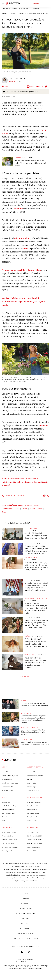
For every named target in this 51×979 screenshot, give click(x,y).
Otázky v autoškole (33, 847)
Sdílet (41, 86)
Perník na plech (32, 821)
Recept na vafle (32, 817)
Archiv (25, 918)
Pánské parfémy (31, 881)
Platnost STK (31, 851)
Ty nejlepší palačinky (34, 802)
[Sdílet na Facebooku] (44, 496)
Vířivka (43, 872)
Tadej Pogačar (31, 783)
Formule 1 (5, 817)
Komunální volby (7, 790)
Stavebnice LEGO (39, 875)
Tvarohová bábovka (33, 813)
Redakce (25, 903)
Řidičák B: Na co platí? (34, 843)
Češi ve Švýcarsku (8, 843)
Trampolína (35, 869)
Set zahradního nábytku (22, 872)
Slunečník (43, 869)
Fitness (32, 509)
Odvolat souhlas (25, 934)
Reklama (25, 924)
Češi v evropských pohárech (30, 866)
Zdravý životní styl (25, 505)
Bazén (16, 869)
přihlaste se (33, 92)
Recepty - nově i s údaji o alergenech (21, 8)
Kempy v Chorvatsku (9, 832)
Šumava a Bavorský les (9, 840)
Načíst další (25, 676)
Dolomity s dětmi (8, 851)
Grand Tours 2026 (33, 790)
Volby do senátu (7, 787)
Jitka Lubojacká (17, 78)
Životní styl (31, 528)
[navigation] (3, 3)
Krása (28, 636)
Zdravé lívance (32, 809)
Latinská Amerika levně (10, 847)
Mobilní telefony (26, 875)
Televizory (40, 878)
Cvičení (24, 509)
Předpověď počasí (28, 863)
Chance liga (6, 802)
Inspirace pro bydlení (36, 599)
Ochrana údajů (25, 908)
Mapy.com (17, 863)
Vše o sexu (30, 655)
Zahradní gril (35, 872)
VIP (26, 543)
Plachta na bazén (24, 869)
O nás (25, 893)
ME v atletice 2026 (8, 813)
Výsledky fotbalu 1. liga (9, 806)
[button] (25, 51)
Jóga (4, 512)
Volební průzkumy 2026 (10, 775)
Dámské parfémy (12, 878)
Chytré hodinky (20, 881)
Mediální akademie (25, 913)
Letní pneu (22, 878)
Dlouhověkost (7, 509)
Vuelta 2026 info (32, 772)
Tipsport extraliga (8, 809)
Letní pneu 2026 (32, 832)
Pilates (39, 509)
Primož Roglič (31, 787)
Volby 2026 (5, 772)
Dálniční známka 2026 (34, 836)
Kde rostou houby (42, 863)
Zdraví (17, 158)
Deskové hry (31, 878)
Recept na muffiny (33, 806)
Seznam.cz (37, 3)
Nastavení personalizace (25, 939)
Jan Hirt (29, 779)
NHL (3, 821)
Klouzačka (9, 872)
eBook (32, 86)
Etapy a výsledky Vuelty (35, 775)
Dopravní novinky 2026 (34, 840)
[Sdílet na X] (48, 496)
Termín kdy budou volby (10, 783)
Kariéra (25, 898)
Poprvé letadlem (7, 836)
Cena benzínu (15, 866)
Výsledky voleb (7, 779)
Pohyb (36, 505)
